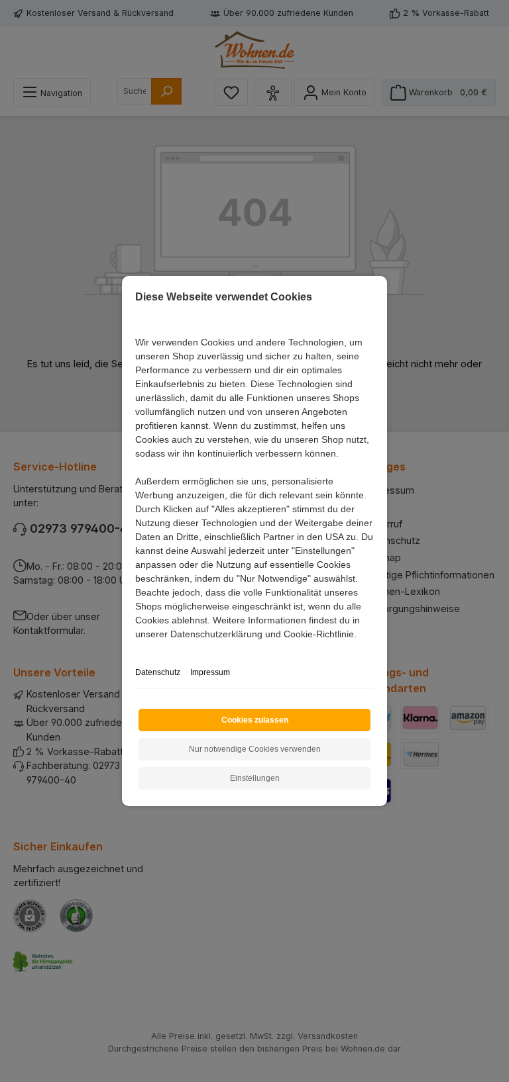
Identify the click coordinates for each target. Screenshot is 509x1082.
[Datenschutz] (136, 649)
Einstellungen (255, 778)
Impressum (210, 672)
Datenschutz (157, 672)
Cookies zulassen (254, 720)
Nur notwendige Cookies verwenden (255, 749)
